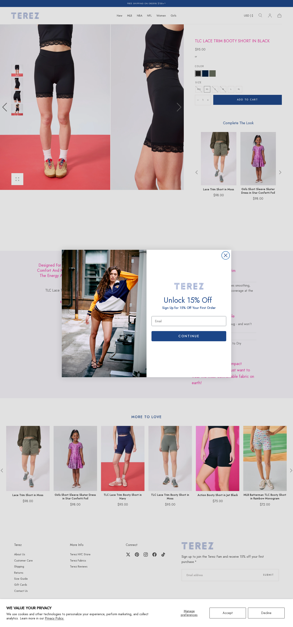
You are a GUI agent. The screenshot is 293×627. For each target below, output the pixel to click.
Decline (266, 613)
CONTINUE (189, 336)
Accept (228, 613)
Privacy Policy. (54, 618)
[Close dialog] (226, 255)
